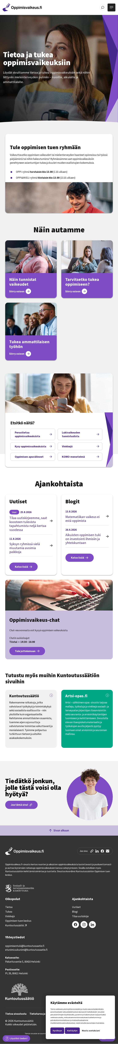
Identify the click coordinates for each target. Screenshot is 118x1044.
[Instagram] (84, 924)
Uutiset (76, 907)
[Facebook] (75, 924)
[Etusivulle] (22, 7)
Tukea (8, 911)
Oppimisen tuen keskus (18, 921)
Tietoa (8, 907)
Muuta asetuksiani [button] (91, 1030)
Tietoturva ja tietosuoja (44, 1014)
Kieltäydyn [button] (72, 1030)
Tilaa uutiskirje (80, 916)
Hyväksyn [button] (57, 1030)
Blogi (75, 911)
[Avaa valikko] (111, 7)
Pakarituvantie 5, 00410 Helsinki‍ (22, 961)
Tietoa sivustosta (15, 1014)
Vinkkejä (10, 916)
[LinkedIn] (92, 924)
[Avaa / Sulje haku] (103, 7)
